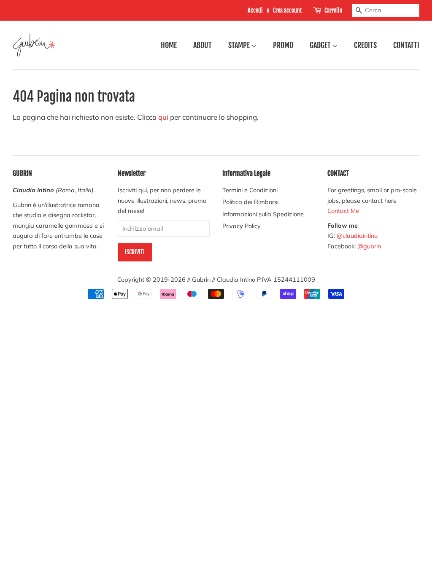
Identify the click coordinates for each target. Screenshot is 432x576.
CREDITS (365, 45)
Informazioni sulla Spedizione (263, 214)
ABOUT (202, 45)
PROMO (283, 45)
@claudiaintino (357, 235)
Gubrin (201, 279)
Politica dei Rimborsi (250, 202)
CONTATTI (406, 45)
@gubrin (370, 246)
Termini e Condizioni (250, 190)
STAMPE (239, 45)
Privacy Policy (241, 226)
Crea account (287, 10)
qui (163, 117)
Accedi (255, 10)
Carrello (333, 10)
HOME (169, 45)
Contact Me (343, 211)
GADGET (321, 45)
